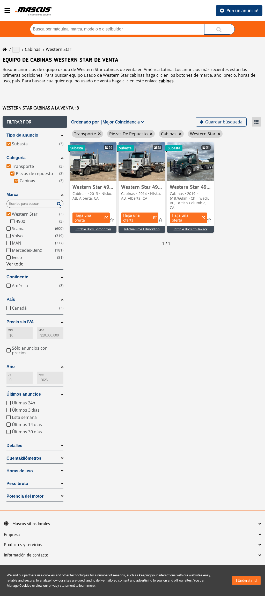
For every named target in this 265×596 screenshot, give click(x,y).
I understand (246, 580)
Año (10, 366)
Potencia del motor (24, 496)
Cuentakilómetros (23, 458)
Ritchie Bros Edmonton (93, 229)
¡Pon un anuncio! (241, 10)
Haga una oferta (83, 218)
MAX (41, 329)
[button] (35, 122)
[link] (93, 161)
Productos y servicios (23, 545)
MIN (10, 329)
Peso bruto (17, 483)
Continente (17, 277)
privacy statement (62, 585)
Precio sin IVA (20, 322)
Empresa (12, 534)
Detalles (14, 445)
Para (41, 374)
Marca (12, 194)
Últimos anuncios (23, 394)
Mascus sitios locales (31, 524)
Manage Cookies (19, 585)
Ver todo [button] (15, 264)
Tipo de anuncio (22, 135)
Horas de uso (19, 471)
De (9, 374)
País (10, 299)
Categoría (16, 157)
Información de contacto (26, 555)
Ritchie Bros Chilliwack (191, 229)
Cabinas (32, 49)
